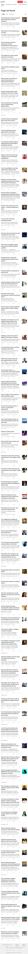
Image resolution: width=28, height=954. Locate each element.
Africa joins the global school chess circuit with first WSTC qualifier (9, 246)
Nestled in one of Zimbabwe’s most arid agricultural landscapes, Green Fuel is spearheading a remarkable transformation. (10, 897)
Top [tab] (7, 14)
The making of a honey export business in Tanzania (9, 56)
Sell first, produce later (7, 431)
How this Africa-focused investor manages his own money (10, 234)
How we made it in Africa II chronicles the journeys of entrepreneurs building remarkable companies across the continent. (10, 622)
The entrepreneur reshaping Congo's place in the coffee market (9, 813)
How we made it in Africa (10, 25)
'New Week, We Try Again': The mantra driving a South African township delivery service (10, 684)
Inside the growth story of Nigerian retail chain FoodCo (9, 840)
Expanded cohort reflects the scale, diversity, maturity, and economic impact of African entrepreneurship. (10, 286)
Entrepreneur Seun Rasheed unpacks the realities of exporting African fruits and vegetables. (10, 84)
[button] (2, 4)
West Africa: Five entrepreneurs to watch (10, 31)
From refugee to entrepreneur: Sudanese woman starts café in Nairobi (10, 787)
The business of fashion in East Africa (10, 67)
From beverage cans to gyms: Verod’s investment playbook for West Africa (10, 483)
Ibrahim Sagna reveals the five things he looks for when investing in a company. (10, 23)
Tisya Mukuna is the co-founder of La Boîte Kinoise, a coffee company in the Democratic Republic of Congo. (10, 817)
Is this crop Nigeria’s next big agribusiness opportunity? (9, 168)
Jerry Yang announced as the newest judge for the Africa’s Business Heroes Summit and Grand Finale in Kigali (9, 729)
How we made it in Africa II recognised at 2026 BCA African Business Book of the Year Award (10, 194)
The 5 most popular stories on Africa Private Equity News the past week (10, 420)
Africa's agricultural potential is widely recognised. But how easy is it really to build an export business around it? (10, 185)
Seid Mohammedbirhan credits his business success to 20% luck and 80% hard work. (10, 325)
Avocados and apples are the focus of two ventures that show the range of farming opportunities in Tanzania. (10, 884)
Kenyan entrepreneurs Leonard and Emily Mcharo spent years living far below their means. (9, 717)
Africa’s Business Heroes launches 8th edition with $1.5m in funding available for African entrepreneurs (10, 607)
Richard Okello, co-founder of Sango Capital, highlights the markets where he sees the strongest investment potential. (10, 362)
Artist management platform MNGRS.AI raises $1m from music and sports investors (10, 771)
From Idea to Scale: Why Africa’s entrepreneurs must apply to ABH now (10, 470)
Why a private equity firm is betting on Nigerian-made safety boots (10, 906)
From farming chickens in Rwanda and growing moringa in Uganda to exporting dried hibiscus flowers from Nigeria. (10, 108)
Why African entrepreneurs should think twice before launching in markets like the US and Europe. (10, 523)
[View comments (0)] (8, 27)
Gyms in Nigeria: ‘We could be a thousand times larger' (10, 395)
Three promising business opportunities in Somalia (8, 131)
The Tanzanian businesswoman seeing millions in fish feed (10, 543)
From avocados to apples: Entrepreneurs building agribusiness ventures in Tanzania (8, 880)
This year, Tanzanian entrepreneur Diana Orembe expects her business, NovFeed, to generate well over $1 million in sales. (10, 546)
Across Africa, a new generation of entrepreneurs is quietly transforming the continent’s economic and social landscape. (10, 749)
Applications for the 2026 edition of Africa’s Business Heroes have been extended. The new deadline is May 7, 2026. (10, 461)
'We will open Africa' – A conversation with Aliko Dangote (10, 370)
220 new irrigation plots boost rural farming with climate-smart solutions (10, 893)
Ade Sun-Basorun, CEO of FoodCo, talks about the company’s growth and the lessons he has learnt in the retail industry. (10, 843)
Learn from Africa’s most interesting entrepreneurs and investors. (9, 351)
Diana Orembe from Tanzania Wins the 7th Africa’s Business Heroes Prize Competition (10, 671)
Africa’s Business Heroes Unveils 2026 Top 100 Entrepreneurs (10, 283)
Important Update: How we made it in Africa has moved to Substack (10, 658)
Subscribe (20, 1)
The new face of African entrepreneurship (8, 219)
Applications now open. (6, 611)
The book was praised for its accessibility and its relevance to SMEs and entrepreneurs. (10, 198)
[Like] (2, 27)
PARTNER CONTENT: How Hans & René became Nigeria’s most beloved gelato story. (10, 804)
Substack (8, 952)
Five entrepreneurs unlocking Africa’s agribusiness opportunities (9, 104)
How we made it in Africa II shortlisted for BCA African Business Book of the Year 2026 (10, 383)
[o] (24, 57)
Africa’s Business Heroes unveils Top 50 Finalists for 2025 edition (10, 918)
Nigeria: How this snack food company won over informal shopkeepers (9, 156)
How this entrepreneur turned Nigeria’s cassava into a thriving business (10, 594)
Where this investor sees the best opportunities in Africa (9, 359)
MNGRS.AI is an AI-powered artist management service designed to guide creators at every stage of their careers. (10, 775)
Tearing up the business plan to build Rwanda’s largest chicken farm (10, 700)
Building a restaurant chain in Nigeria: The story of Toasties (9, 336)
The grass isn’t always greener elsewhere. (8, 512)
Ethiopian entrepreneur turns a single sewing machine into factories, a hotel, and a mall (10, 321)
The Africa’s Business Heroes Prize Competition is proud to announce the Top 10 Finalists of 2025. (10, 832)
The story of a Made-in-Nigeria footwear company (10, 630)
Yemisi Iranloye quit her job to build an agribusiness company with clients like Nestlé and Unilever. (10, 598)
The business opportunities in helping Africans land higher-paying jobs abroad (9, 143)
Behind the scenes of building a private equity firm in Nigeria (10, 932)
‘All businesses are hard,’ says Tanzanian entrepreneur (9, 508)
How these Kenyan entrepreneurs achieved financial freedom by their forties (10, 713)
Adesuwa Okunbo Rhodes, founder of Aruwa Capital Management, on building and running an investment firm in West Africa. (10, 936)
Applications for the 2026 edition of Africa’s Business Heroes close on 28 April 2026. (9, 500)
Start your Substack (11, 950)
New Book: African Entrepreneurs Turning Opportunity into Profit (10, 618)
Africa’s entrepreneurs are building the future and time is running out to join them (9, 496)
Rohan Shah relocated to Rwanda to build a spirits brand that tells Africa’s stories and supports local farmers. (10, 574)
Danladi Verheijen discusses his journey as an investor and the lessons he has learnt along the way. (10, 487)
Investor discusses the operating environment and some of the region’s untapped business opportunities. (10, 263)
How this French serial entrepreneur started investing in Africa (10, 295)
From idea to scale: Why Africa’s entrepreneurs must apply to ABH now (10, 457)
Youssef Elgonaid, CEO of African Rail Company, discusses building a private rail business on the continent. (10, 411)
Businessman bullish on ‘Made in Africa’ (10, 582)
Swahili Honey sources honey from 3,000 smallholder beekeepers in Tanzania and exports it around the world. (10, 59)
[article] (14, 22)
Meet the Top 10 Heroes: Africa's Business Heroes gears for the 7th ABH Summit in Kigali (10, 758)
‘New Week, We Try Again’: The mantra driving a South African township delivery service (10, 555)
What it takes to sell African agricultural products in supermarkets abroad (9, 80)
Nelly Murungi (7, 612)
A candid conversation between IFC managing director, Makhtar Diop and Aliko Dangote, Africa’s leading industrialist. (10, 374)
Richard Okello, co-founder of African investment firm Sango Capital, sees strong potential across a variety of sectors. (9, 95)
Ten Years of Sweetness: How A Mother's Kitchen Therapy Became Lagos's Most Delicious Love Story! (10, 800)
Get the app (19, 950)
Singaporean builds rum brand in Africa (10, 570)
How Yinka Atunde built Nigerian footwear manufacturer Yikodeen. (9, 633)
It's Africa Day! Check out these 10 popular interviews (10, 348)
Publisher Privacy (17, 945)
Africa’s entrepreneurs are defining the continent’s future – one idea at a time (10, 745)
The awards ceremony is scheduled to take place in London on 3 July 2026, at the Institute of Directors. (10, 387)
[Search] (25, 14)
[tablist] (8, 14)
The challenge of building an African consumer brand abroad (10, 520)
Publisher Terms (24, 945)
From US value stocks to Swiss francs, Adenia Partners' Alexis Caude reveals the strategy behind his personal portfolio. (10, 237)
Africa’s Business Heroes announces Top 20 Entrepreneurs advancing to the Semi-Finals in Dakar (10, 864)
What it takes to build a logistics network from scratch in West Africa (10, 308)
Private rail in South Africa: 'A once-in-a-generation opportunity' (9, 407)
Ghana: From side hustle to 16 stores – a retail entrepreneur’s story (10, 207)
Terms (14, 947)
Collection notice (19, 947)
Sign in (25, 1)
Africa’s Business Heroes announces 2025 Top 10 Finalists (10, 828)
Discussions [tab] (11, 14)
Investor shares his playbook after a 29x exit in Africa (9, 119)
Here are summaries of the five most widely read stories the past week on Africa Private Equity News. (9, 424)
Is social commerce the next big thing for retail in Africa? (10, 851)
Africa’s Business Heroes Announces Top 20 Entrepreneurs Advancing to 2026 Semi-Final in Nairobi (9, 44)
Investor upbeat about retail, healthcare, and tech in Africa (9, 92)
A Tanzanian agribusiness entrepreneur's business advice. (10, 434)
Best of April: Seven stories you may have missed (10, 442)
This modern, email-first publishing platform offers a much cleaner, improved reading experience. (9, 662)
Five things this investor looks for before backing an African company (10, 19)
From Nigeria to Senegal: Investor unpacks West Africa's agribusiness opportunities (10, 642)
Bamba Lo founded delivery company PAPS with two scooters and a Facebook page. (10, 312)
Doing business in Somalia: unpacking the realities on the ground (9, 259)
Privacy (11, 947)
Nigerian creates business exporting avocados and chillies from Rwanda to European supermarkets (10, 181)
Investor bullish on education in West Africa (10, 271)
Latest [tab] (3, 14)
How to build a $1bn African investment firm (9, 531)
